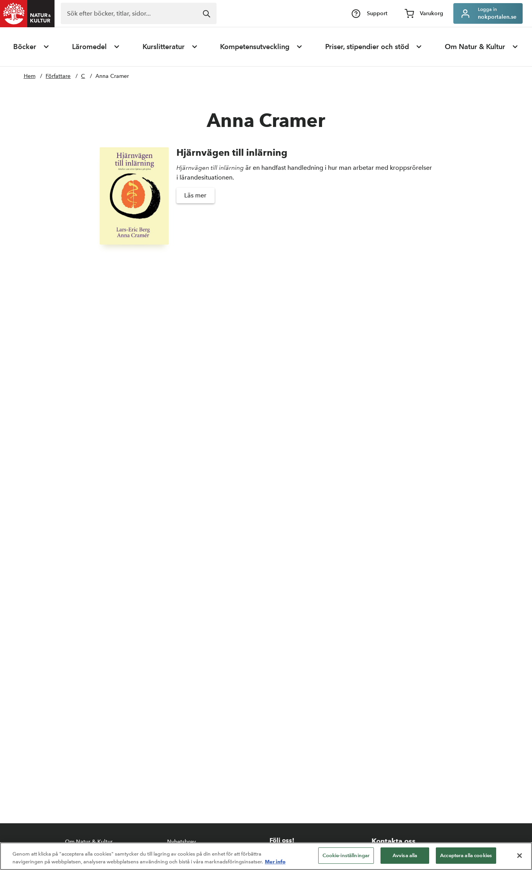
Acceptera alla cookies (466, 855)
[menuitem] (31, 46)
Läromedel (89, 46)
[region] (266, 856)
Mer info (275, 861)
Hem (29, 76)
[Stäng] (519, 855)
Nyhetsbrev (181, 841)
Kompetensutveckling (254, 46)
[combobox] (139, 13)
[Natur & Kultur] (27, 13)
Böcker (24, 46)
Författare (58, 76)
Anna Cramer (112, 76)
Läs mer (195, 195)
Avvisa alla (405, 855)
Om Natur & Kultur (475, 46)
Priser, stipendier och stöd (367, 46)
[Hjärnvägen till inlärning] (134, 196)
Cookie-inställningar (346, 855)
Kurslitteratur (164, 46)
